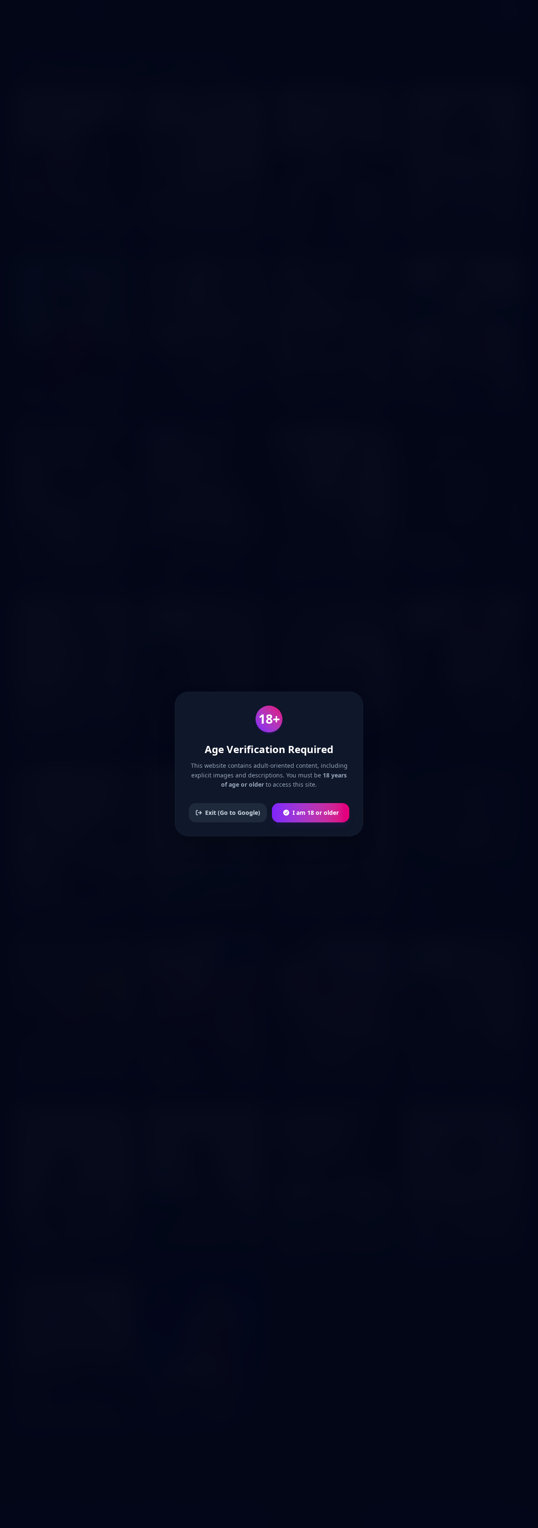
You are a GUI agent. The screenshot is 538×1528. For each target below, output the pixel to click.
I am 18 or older (316, 813)
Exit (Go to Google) (232, 813)
